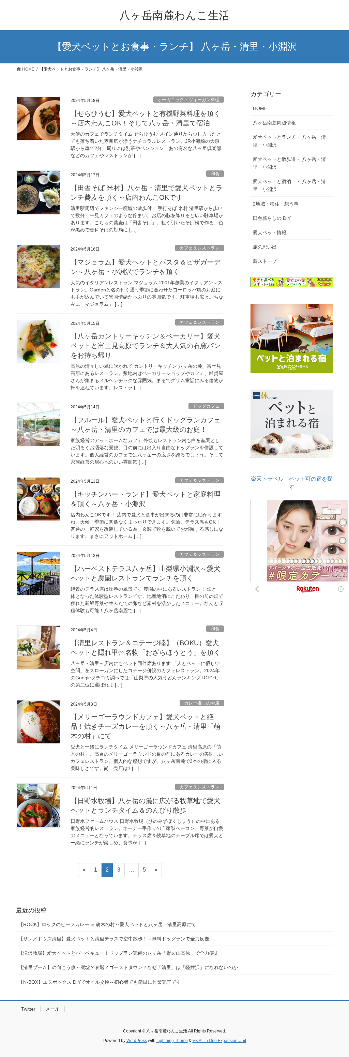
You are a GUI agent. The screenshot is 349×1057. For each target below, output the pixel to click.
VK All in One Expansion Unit (219, 1040)
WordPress (136, 1040)
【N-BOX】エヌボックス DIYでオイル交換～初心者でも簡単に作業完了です (99, 982)
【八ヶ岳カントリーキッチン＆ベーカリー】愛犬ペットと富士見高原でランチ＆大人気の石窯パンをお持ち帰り (146, 345)
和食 (215, 173)
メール (52, 1009)
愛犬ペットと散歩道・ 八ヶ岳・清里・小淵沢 (289, 163)
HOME (260, 108)
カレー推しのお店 (201, 703)
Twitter (28, 1009)
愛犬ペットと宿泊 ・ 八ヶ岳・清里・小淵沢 (289, 185)
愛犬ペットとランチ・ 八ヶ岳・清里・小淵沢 (289, 141)
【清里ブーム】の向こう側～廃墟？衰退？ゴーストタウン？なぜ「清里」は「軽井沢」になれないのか (128, 967)
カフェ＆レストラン (199, 248)
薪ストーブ (265, 261)
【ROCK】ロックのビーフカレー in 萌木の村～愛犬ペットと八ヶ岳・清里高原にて (107, 924)
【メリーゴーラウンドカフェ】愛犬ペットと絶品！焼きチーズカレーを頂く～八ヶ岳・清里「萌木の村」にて (146, 726)
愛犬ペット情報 (269, 232)
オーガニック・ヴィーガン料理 (188, 99)
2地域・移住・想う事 (276, 204)
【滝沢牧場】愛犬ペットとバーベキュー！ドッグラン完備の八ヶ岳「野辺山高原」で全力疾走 (118, 953)
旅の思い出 (265, 247)
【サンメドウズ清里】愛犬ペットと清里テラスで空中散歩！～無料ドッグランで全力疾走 (116, 938)
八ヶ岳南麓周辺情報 (274, 122)
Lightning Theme (172, 1040)
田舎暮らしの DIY (272, 218)
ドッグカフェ (206, 406)
